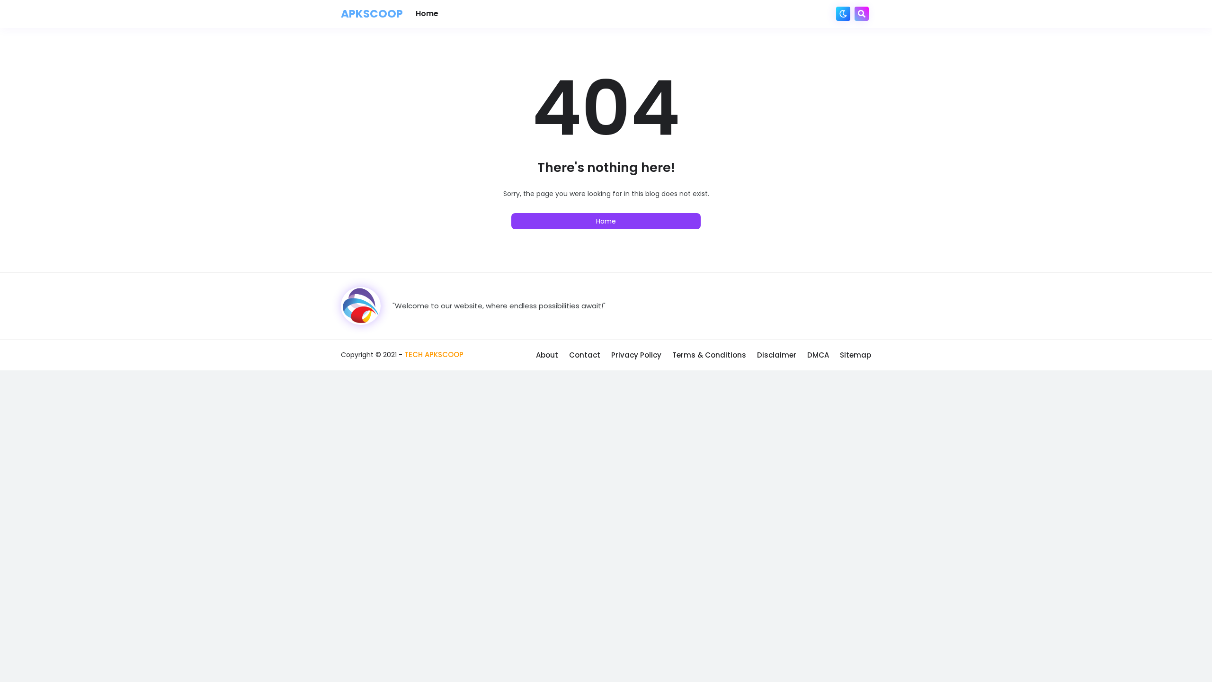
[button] (843, 14)
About (547, 355)
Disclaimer (776, 355)
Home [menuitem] (427, 13)
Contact (584, 355)
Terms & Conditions (709, 355)
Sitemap (855, 355)
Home (606, 221)
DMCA (818, 355)
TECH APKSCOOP (433, 354)
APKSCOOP (372, 13)
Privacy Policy (636, 355)
